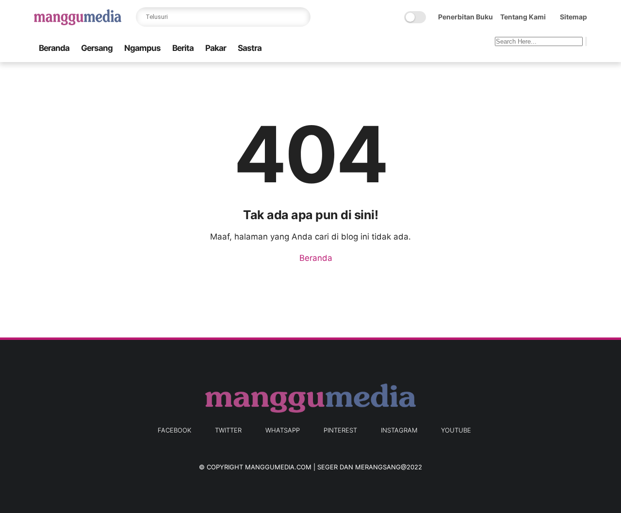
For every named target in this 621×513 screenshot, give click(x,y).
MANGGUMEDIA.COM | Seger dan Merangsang (323, 467)
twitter (228, 430)
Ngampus (142, 48)
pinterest (340, 430)
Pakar (215, 48)
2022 (414, 467)
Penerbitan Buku (465, 17)
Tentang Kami (523, 17)
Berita (183, 48)
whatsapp (282, 430)
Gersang (97, 48)
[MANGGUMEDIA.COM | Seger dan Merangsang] (77, 22)
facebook (174, 430)
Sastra (249, 48)
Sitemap (573, 17)
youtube (456, 430)
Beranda (54, 48)
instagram (399, 430)
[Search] (300, 17)
